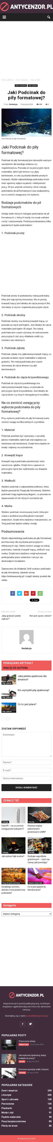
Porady (31, 822)
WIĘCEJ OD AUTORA (15, 668)
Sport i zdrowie (9, 1099)
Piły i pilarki (33, 85)
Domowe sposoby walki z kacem (34, 1069)
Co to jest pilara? (27, 704)
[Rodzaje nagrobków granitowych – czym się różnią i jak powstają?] (40, 845)
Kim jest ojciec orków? (41, 615)
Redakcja (13, 104)
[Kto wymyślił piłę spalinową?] (8, 694)
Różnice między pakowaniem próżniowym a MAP (37, 829)
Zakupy (5, 822)
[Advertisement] (26, 49)
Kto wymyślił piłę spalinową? (33, 690)
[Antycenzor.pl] (26, 6)
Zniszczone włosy (27, 1041)
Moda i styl (23, 1044)
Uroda (21, 1061)
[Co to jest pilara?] (8, 708)
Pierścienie (7, 1103)
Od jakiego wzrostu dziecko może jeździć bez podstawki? (13, 890)
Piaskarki (6, 1108)
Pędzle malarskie (35, 883)
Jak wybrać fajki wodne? (12, 856)
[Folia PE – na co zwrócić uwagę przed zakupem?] (13, 815)
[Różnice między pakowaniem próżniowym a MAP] (40, 815)
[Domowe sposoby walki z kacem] (8, 1073)
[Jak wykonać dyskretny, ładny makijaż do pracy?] (8, 1059)
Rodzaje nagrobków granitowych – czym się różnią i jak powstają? (38, 859)
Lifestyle (6, 1095)
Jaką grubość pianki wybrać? (11, 617)
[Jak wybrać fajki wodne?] (13, 845)
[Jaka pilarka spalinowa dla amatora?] (8, 679)
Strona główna (7, 80)
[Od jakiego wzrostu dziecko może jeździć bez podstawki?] (13, 876)
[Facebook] (22, 1024)
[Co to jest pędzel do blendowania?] (40, 876)
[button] (49, 17)
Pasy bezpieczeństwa (11, 883)
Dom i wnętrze (21, 85)
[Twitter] (30, 1024)
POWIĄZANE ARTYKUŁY (18, 663)
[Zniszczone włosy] (8, 1045)
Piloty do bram (9, 1125)
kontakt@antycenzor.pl (37, 1015)
